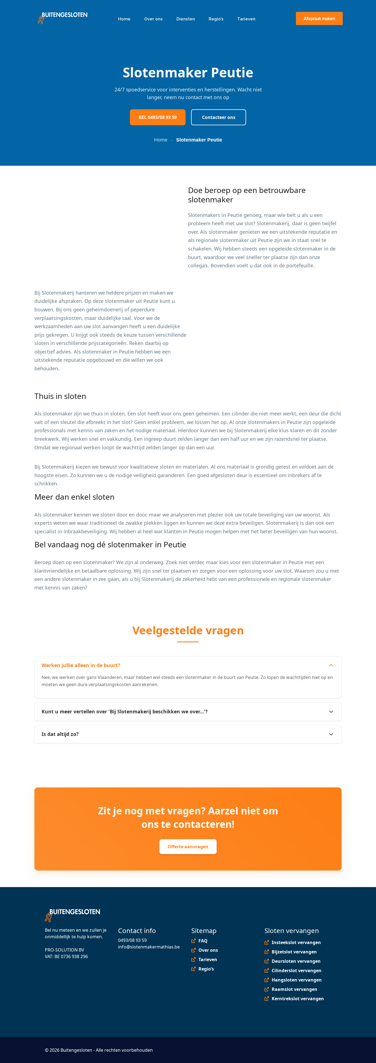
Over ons (208, 950)
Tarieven (207, 959)
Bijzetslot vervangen (294, 952)
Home (160, 140)
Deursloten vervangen (296, 961)
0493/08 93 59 (132, 940)
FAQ (203, 941)
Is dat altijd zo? (60, 734)
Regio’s (206, 969)
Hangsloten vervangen (297, 980)
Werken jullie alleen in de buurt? (81, 665)
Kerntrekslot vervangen (298, 999)
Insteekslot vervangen (296, 942)
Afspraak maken (319, 18)
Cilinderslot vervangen (296, 970)
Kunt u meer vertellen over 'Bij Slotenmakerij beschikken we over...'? (125, 711)
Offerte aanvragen (188, 847)
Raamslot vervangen (294, 989)
